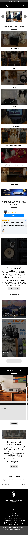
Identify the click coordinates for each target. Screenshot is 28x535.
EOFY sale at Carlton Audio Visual (11, 335)
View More (14, 361)
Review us (14, 215)
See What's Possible (14, 288)
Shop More (14, 423)
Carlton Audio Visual (13, 211)
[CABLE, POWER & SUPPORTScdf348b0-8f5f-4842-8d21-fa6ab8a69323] (14, 155)
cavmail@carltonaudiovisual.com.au (15, 518)
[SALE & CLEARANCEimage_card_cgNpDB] (14, 39)
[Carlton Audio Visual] (13, 5)
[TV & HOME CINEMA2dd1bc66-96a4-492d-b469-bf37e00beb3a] (14, 116)
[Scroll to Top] (25, 528)
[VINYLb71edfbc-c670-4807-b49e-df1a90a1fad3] (14, 97)
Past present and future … (9, 315)
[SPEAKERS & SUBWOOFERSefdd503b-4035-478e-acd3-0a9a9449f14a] (14, 136)
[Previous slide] (2, 226)
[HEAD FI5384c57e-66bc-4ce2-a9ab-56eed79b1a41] (14, 77)
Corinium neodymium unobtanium (12, 354)
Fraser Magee (8, 229)
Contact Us (14, 466)
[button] (26, 5)
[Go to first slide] (26, 226)
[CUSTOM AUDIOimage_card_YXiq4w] (14, 174)
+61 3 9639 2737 (15, 516)
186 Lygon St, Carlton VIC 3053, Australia (15, 520)
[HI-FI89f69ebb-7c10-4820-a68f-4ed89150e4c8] (14, 58)
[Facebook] (22, 524)
